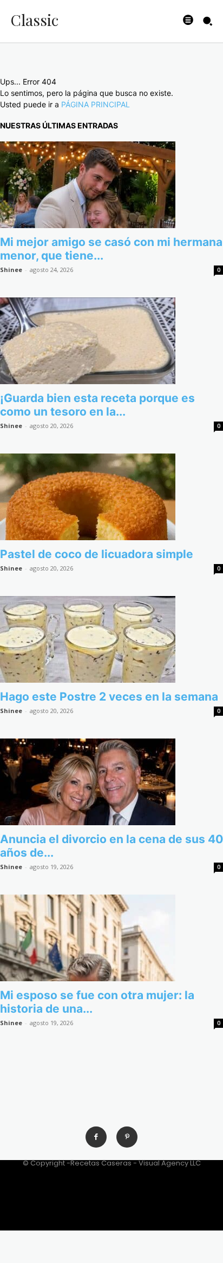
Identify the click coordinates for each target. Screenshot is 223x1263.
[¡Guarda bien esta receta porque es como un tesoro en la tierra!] (111, 340)
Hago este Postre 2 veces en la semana (109, 696)
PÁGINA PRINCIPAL (95, 104)
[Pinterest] (126, 1137)
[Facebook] (96, 1137)
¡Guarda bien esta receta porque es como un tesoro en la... (97, 404)
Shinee (11, 269)
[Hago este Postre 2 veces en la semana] (111, 639)
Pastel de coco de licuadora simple (96, 554)
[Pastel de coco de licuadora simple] (111, 497)
